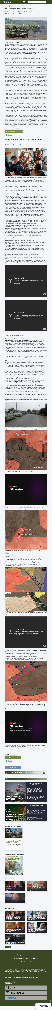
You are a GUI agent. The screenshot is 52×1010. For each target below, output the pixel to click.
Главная (7, 6)
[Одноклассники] (11, 135)
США (16, 128)
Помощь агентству (25, 952)
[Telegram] (9, 135)
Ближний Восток (14, 6)
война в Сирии (13, 754)
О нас (15, 952)
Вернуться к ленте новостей (26, 955)
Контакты (36, 952)
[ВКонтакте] (7, 135)
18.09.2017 (10, 11)
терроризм (21, 128)
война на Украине (10, 128)
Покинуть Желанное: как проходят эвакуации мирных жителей (15, 817)
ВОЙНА (7, 754)
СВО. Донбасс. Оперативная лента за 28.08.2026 (14, 798)
